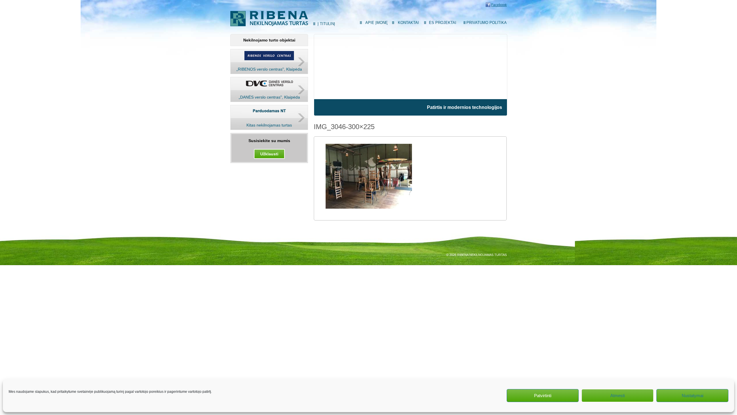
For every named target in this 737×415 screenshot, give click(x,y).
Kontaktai (408, 22)
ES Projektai (442, 22)
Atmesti (617, 395)
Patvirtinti (542, 395)
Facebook (499, 5)
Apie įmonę (376, 22)
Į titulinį (326, 24)
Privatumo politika (486, 22)
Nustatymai (692, 395)
